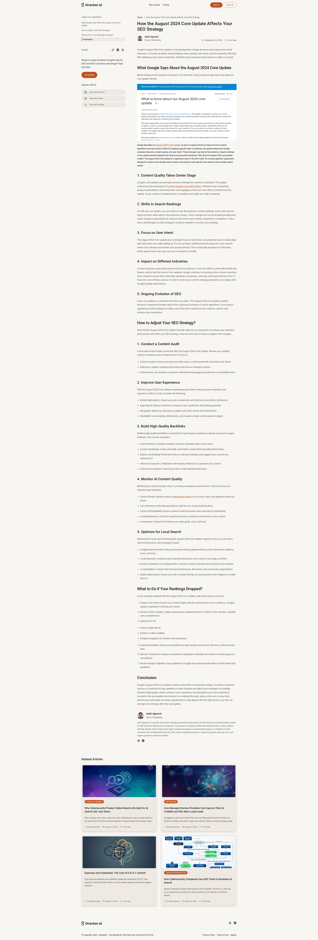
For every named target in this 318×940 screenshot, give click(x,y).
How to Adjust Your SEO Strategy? (95, 30)
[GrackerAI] (101, 5)
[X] (230, 922)
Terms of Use (222, 935)
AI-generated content (181, 496)
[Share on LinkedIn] (117, 49)
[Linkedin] (235, 922)
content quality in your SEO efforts (184, 186)
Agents (233, 935)
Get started (89, 75)
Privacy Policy (209, 935)
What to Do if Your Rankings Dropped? (97, 35)
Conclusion (87, 39)
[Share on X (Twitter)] (122, 49)
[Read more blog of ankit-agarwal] (149, 38)
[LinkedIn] (143, 740)
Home (139, 17)
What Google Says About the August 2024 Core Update (100, 24)
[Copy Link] (112, 49)
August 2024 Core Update (168, 145)
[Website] (138, 740)
